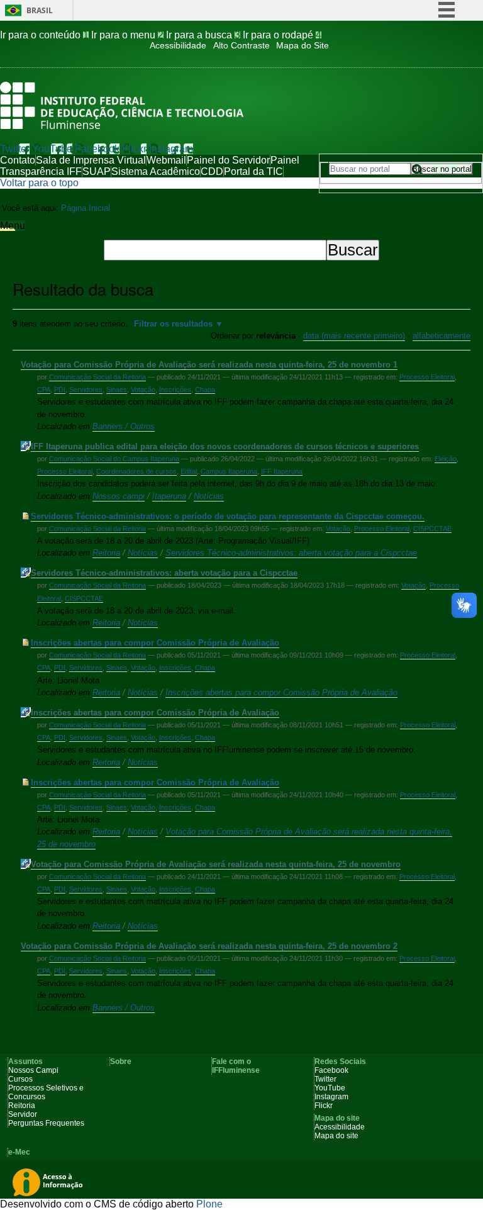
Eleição (446, 458)
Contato (17, 160)
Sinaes (116, 389)
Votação (143, 389)
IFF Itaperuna (282, 471)
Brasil (39, 10)
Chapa (205, 389)
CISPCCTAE (432, 528)
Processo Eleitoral (427, 377)
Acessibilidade (178, 45)
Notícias (209, 496)
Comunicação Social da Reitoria (97, 377)
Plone (209, 1204)
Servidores (86, 389)
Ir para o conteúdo (44, 35)
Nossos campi (118, 496)
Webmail (166, 160)
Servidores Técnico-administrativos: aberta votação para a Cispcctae (291, 552)
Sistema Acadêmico (155, 171)
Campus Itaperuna (229, 471)
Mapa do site (336, 1135)
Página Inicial (85, 208)
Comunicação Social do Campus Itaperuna (114, 458)
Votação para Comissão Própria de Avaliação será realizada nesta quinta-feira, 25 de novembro (216, 864)
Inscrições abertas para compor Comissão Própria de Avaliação (155, 642)
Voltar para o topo (39, 182)
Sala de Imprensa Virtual (91, 160)
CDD (212, 171)
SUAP (96, 171)
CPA (43, 389)
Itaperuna (169, 496)
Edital (188, 471)
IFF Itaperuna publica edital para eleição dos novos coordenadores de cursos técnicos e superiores (225, 446)
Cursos (20, 1079)
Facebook (97, 148)
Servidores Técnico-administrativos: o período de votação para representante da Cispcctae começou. (228, 516)
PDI (59, 389)
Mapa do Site (302, 45)
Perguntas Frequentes (46, 1123)
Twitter (15, 148)
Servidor (22, 1114)
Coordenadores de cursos (136, 471)
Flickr (134, 148)
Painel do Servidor (228, 160)
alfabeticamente (441, 335)
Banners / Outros (123, 426)
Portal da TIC (253, 171)
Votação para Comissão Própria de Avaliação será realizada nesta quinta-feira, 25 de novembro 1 (209, 364)
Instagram (171, 148)
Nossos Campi (33, 1070)
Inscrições (175, 389)
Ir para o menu (127, 35)
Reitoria (106, 552)
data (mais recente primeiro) (354, 335)
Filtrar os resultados (173, 323)
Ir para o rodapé (282, 35)
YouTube (52, 148)
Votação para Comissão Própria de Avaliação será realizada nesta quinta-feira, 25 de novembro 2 (209, 946)
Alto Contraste (241, 45)
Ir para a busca (203, 35)
